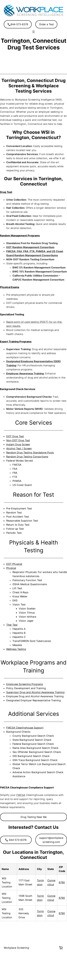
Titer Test (11, 624)
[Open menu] (33, 32)
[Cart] (60, 947)
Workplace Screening (16, 947)
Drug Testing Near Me (34, 817)
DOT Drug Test (15, 436)
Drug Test (6, 192)
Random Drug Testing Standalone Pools (30, 452)
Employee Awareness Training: (25, 373)
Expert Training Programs (15, 341)
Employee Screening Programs (24, 684)
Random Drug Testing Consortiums (27, 456)
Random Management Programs (20, 235)
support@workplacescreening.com (51, 839)
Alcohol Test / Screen (19, 448)
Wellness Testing (16, 649)
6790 (62, 882)
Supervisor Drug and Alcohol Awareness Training (35, 692)
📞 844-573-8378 (15, 839)
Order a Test (46, 24)
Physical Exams (9, 287)
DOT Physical (14, 564)
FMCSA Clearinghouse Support (24, 727)
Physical (11, 568)
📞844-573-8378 (17, 24)
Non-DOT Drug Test (18, 440)
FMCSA (20, 795)
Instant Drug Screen (18, 444)
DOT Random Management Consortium (30, 247)
